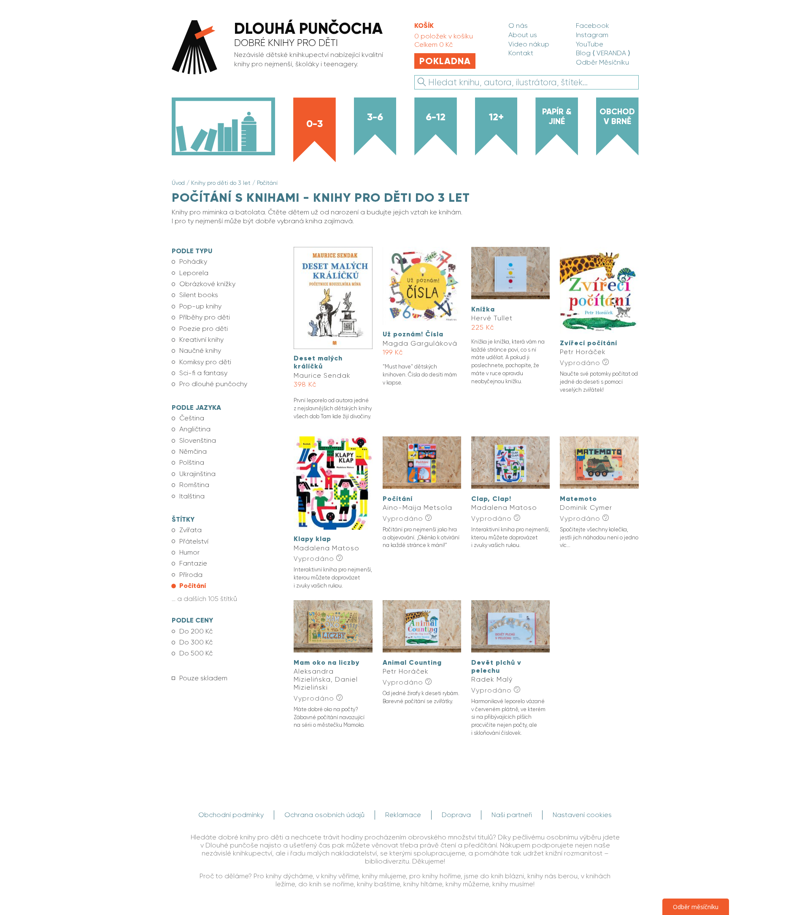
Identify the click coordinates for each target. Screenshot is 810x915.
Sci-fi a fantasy (203, 373)
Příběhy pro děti (204, 317)
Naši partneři (511, 815)
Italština (192, 496)
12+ (496, 117)
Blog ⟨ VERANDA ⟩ (603, 53)
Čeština (191, 418)
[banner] (283, 48)
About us (522, 35)
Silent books (198, 295)
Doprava (456, 815)
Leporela (193, 273)
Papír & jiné (557, 116)
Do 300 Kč (196, 642)
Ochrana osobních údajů (324, 815)
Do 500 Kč (196, 653)
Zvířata (190, 530)
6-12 (436, 117)
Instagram (592, 35)
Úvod (178, 182)
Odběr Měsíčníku (602, 62)
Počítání (267, 182)
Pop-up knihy (200, 306)
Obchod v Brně (617, 116)
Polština (191, 462)
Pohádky (193, 261)
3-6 (375, 117)
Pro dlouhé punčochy (213, 384)
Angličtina (195, 429)
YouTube (589, 44)
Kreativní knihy (201, 340)
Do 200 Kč (196, 631)
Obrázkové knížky (207, 284)
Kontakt (520, 53)
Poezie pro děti (203, 329)
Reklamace (403, 815)
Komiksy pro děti (205, 362)
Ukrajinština (197, 474)
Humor (189, 552)
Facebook (592, 26)
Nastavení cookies (582, 815)
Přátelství (193, 541)
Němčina (193, 451)
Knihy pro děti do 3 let (221, 182)
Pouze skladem (203, 678)
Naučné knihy (200, 351)
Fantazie (193, 563)
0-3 (314, 123)
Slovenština (197, 440)
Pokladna (445, 61)
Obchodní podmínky (231, 815)
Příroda (190, 575)
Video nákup (528, 44)
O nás (518, 26)
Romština (194, 485)
